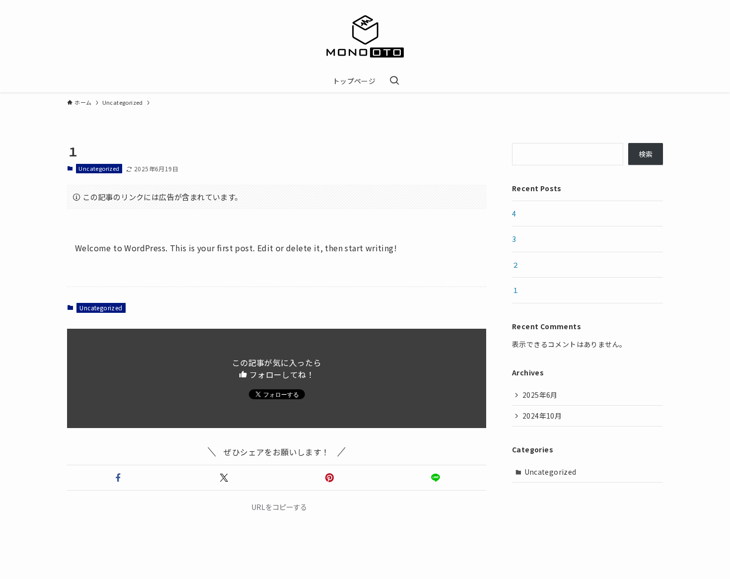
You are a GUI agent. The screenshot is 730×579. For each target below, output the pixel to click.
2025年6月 (540, 395)
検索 (646, 154)
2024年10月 (542, 416)
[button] (118, 477)
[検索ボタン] (394, 81)
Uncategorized (98, 168)
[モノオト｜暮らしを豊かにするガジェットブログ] (365, 37)
